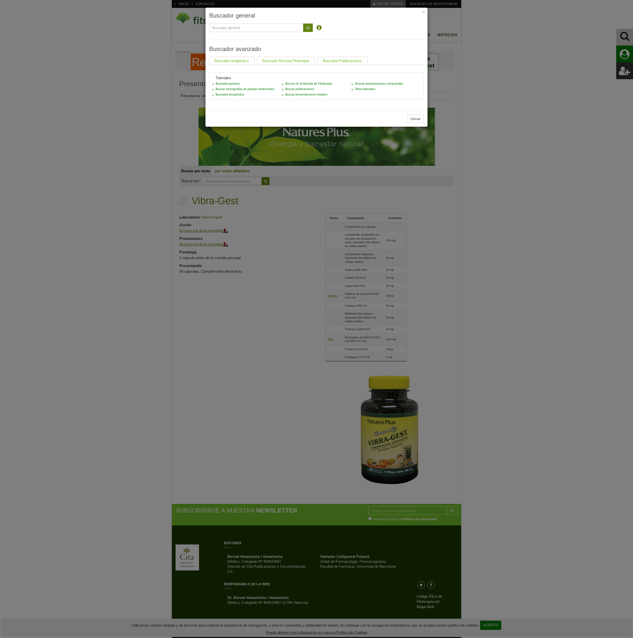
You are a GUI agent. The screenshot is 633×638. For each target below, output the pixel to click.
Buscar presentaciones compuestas (379, 83)
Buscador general (228, 83)
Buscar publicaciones (299, 89)
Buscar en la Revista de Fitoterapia (308, 83)
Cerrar (415, 119)
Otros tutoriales (365, 89)
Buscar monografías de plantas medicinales (245, 89)
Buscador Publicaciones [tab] (342, 61)
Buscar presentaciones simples (306, 94)
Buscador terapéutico (230, 94)
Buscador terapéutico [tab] (231, 61)
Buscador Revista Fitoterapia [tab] (285, 61)
